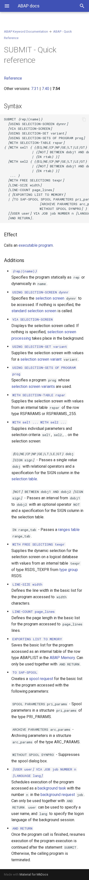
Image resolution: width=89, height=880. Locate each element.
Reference (13, 78)
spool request (41, 678)
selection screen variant (41, 359)
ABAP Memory (62, 657)
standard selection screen (33, 310)
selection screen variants (33, 386)
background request (58, 794)
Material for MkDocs (34, 874)
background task (52, 788)
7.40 (45, 88)
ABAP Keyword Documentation (26, 31)
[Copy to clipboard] (84, 119)
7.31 (35, 88)
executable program (36, 245)
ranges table (69, 529)
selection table (24, 479)
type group (68, 569)
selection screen (49, 298)
